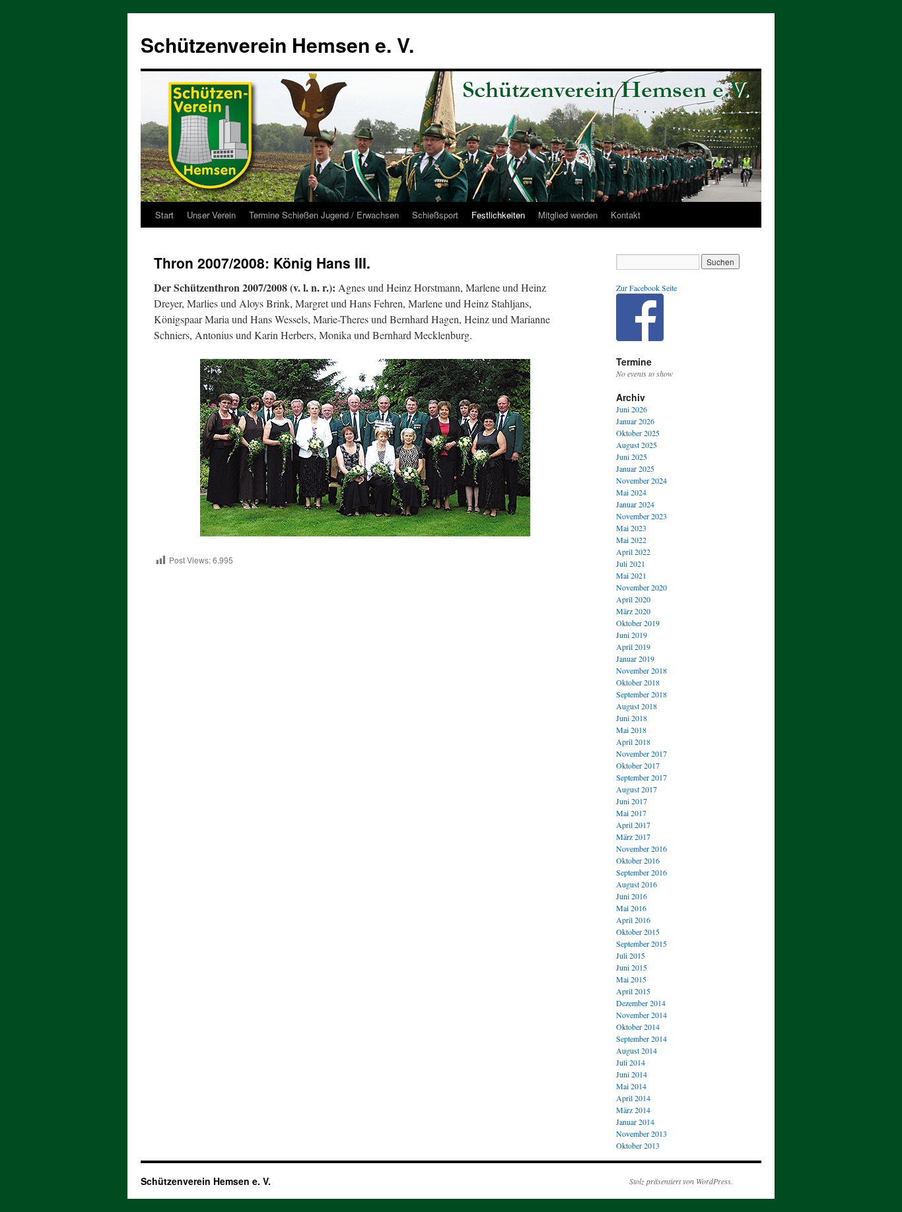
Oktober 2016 (638, 860)
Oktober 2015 (638, 931)
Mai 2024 (631, 492)
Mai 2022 (631, 539)
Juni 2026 (631, 409)
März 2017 (633, 836)
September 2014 (641, 1038)
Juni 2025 (631, 456)
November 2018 (641, 670)
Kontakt (626, 214)
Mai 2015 (631, 979)
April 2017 (633, 824)
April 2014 (633, 1098)
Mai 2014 (631, 1086)
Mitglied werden (568, 214)
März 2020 (633, 611)
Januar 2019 (635, 658)
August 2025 (636, 444)
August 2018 (636, 706)
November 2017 (641, 753)
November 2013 (641, 1133)
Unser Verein (211, 214)
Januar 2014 (635, 1121)
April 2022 (633, 551)
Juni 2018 (631, 718)
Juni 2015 (631, 967)
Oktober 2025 (638, 433)
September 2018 (641, 694)
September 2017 (641, 777)
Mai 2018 (631, 729)
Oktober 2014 (638, 1026)
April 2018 (633, 741)
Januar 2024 (635, 504)
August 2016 (636, 884)
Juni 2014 (631, 1074)
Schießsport (435, 214)
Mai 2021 (631, 575)
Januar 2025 (635, 468)
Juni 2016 (631, 896)
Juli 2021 (630, 563)
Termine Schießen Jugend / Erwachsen (324, 214)
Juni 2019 (631, 634)
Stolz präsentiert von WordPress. (681, 1181)
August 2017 (636, 789)
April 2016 (633, 919)
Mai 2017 (631, 813)
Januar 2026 (635, 421)
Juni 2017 (631, 801)
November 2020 (641, 587)
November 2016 (641, 848)
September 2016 (641, 872)
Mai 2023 (631, 528)
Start (164, 214)
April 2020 (633, 599)
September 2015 (641, 943)
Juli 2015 (630, 955)
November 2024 (641, 480)
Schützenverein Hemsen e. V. (277, 44)
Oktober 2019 (638, 623)
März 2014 (633, 1109)
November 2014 (641, 1014)
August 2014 (636, 1050)
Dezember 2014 (641, 1003)
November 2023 (641, 516)
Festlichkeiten (498, 214)
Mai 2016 (631, 908)
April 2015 (633, 991)
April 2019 (633, 646)
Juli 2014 (630, 1062)
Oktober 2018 (638, 682)
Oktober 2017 (638, 765)
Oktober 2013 (638, 1145)
